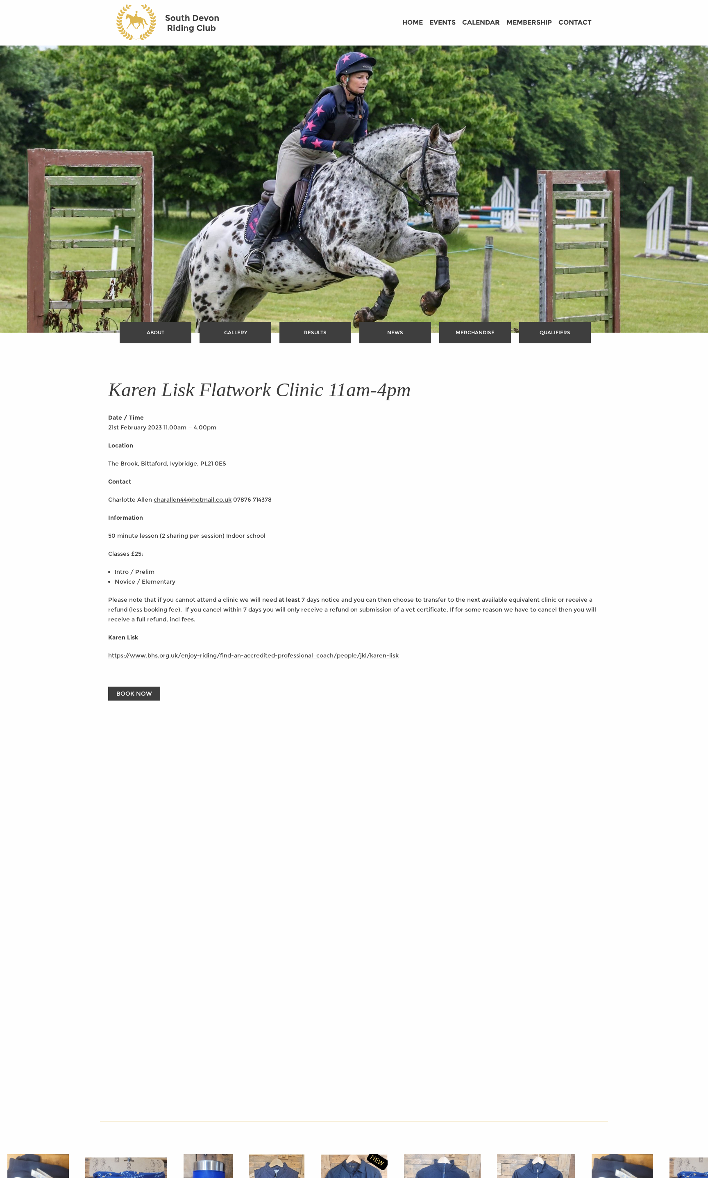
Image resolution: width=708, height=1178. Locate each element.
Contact (575, 22)
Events (442, 22)
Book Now (134, 693)
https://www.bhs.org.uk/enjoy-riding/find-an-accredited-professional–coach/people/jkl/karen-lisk (253, 655)
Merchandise (475, 332)
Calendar (481, 22)
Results (315, 332)
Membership (529, 22)
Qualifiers (555, 332)
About (155, 332)
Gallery (235, 332)
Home (412, 22)
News (395, 332)
